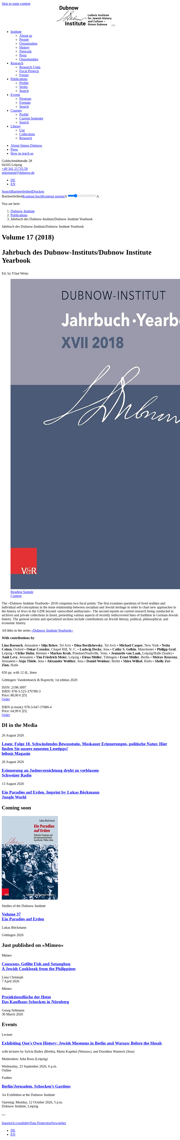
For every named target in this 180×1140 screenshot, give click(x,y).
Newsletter (58, 1123)
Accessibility (21, 1123)
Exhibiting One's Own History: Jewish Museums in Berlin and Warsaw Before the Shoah (82, 1043)
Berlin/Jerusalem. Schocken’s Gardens (36, 1086)
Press (14, 149)
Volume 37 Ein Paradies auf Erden (23, 916)
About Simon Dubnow (26, 145)
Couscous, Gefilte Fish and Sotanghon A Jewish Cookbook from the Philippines (39, 966)
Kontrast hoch (32, 196)
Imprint (7, 1123)
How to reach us (22, 153)
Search (6, 191)
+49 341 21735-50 (15, 169)
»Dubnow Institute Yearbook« (52, 630)
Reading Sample (22, 592)
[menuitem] (25, 35)
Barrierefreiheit (21, 191)
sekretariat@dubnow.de (18, 172)
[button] (16, 31)
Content (16, 596)
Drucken (38, 191)
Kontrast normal (53, 196)
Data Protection (40, 1123)
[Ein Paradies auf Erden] (30, 898)
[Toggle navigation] (113, 25)
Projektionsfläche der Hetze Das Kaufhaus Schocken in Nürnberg (35, 999)
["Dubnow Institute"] (57, 24)
